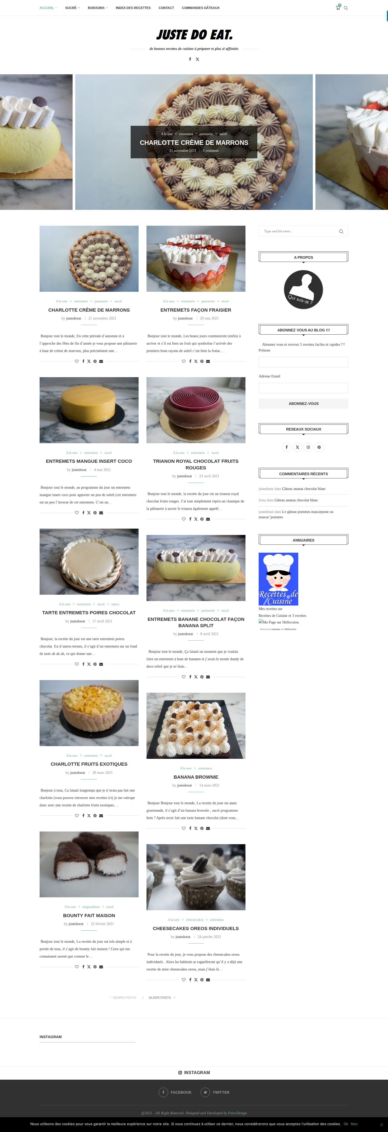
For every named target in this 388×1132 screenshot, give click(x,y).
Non (354, 1124)
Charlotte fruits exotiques (89, 764)
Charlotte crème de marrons (194, 142)
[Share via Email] (101, 361)
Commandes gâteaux (201, 8)
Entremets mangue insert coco (89, 461)
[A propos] (303, 289)
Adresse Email (269, 376)
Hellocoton (290, 629)
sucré (71, 8)
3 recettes (299, 616)
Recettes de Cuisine (273, 616)
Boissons (96, 8)
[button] (9, 141)
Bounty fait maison (89, 915)
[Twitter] (197, 59)
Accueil (47, 8)
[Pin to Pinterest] (95, 361)
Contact (166, 8)
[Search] (345, 8)
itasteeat (275, 629)
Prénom (264, 350)
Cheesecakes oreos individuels (196, 928)
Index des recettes (133, 8)
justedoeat (73, 318)
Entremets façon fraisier (195, 310)
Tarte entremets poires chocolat (89, 612)
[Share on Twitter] (89, 361)
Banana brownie (196, 777)
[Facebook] (190, 59)
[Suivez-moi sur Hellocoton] (279, 622)
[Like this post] (77, 361)
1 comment (211, 151)
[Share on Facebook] (83, 361)
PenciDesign (237, 1113)
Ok (346, 1124)
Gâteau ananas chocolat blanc (304, 489)
